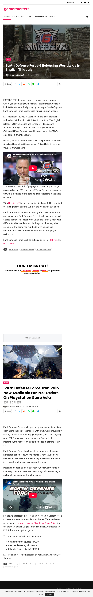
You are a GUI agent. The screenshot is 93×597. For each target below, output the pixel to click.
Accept (49, 594)
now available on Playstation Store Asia (36, 523)
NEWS (6, 17)
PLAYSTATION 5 (27, 17)
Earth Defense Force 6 (44, 249)
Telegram (26, 270)
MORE (51, 17)
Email (45, 270)
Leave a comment (33, 338)
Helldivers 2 (14, 203)
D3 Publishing (13, 249)
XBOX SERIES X (41, 17)
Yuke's (18, 567)
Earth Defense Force (27, 249)
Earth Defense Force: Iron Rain (46, 564)
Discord (35, 270)
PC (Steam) (8, 243)
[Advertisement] (32, 92)
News (9, 59)
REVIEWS (15, 17)
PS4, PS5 (53, 240)
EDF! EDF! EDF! (9, 567)
